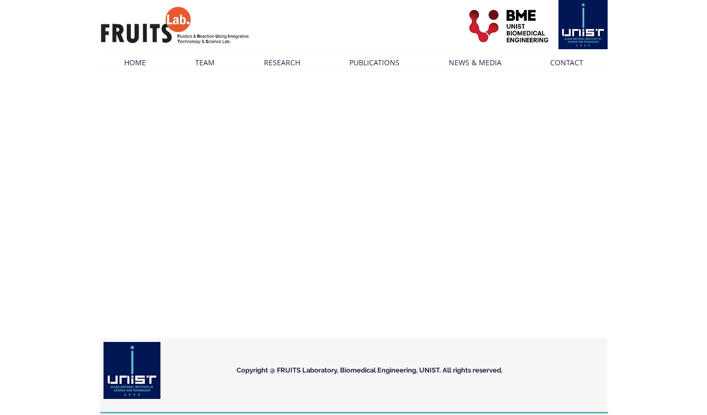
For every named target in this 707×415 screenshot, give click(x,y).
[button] (204, 62)
